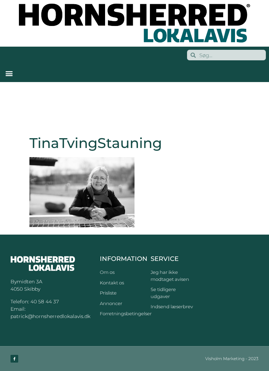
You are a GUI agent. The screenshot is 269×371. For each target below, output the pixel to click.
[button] (9, 73)
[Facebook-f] (14, 359)
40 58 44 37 (44, 301)
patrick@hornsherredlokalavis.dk (50, 316)
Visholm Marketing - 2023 (231, 358)
